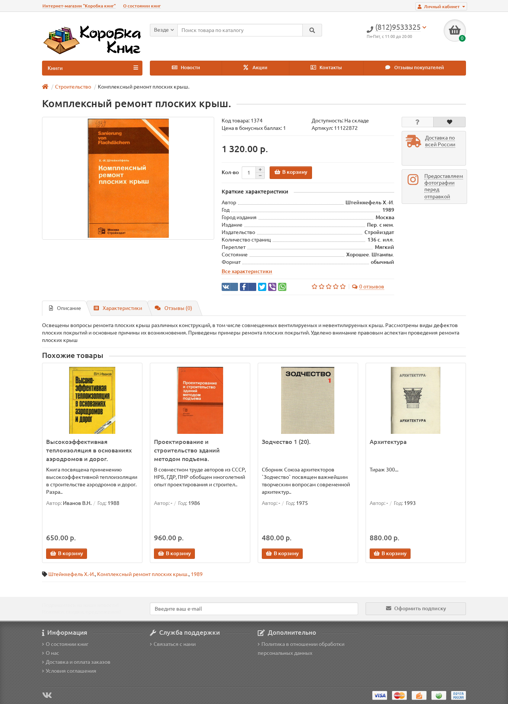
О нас (52, 653)
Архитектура (388, 441)
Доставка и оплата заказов (78, 662)
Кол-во (230, 172)
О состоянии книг (142, 5)
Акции (259, 67)
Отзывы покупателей (418, 67)
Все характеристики (247, 271)
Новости (190, 67)
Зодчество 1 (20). (286, 441)
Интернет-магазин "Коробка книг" (79, 5)
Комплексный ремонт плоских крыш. (143, 574)
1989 (197, 574)
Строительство (73, 87)
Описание (69, 308)
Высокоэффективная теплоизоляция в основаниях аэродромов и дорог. (89, 450)
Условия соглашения (71, 671)
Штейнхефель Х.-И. (71, 574)
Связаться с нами (175, 644)
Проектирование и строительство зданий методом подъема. (187, 450)
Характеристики (122, 308)
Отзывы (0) (178, 308)
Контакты (330, 67)
